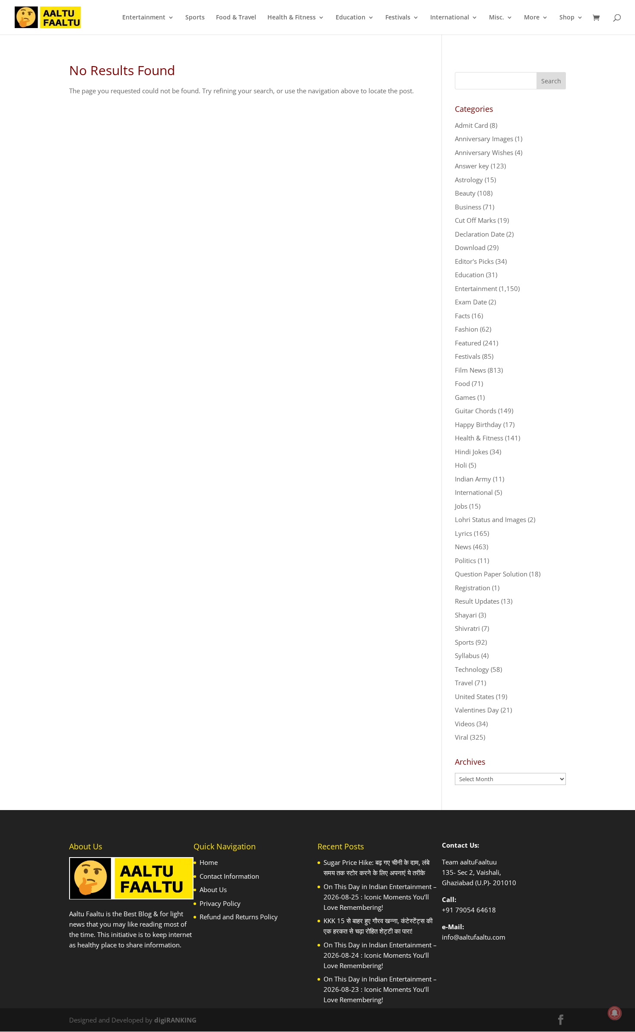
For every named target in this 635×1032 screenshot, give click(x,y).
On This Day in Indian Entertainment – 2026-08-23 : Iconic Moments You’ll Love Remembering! (380, 989)
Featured (468, 343)
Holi (461, 465)
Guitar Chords (475, 410)
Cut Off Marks (475, 220)
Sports (195, 17)
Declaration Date (480, 234)
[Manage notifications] (615, 1013)
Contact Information (229, 876)
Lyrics (463, 533)
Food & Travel (236, 17)
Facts (462, 315)
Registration (472, 587)
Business (468, 207)
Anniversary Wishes (484, 152)
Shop (567, 17)
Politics (465, 560)
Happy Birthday (478, 424)
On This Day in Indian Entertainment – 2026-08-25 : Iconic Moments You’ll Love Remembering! (380, 897)
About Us (213, 889)
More (532, 17)
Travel (464, 682)
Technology (472, 669)
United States (474, 696)
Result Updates (477, 601)
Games (465, 397)
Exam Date (471, 302)
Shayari (466, 615)
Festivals (397, 17)
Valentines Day (477, 710)
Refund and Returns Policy (239, 916)
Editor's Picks (474, 261)
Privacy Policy (220, 903)
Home (209, 862)
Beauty (465, 193)
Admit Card (471, 125)
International (449, 17)
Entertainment (143, 17)
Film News (470, 370)
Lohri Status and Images (490, 519)
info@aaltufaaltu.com (473, 937)
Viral (461, 737)
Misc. (496, 17)
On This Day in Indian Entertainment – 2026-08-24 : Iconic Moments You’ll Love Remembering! (380, 955)
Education (350, 17)
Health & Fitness (291, 17)
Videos (465, 723)
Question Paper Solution (491, 574)
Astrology (469, 179)
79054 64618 (475, 909)
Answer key (472, 165)
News (463, 546)
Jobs (461, 506)
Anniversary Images (484, 138)
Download (470, 247)
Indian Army (473, 479)
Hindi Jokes (471, 451)
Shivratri (467, 628)
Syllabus (467, 655)
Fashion (466, 329)
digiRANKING (175, 1020)
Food (462, 383)
